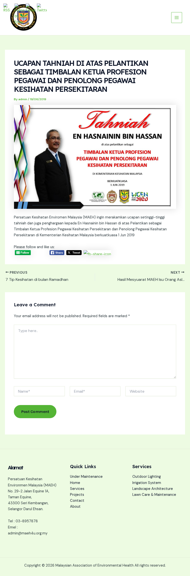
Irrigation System (146, 482)
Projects (77, 494)
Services (77, 488)
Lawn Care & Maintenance (154, 494)
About (75, 506)
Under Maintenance (86, 476)
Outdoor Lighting (146, 476)
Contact (77, 500)
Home (75, 482)
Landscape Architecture (152, 488)
